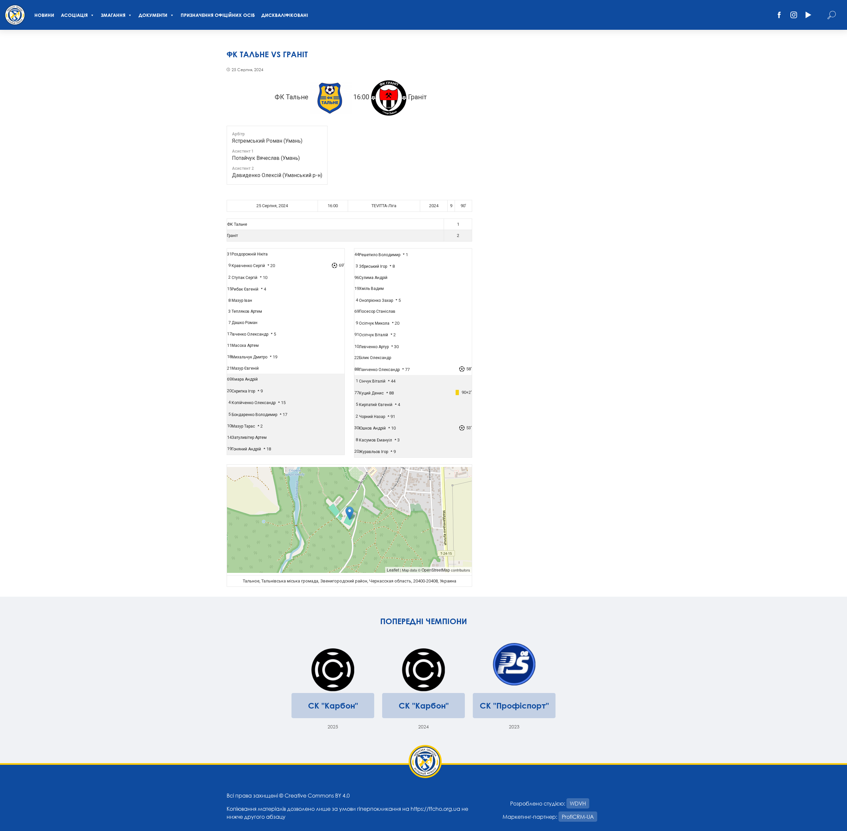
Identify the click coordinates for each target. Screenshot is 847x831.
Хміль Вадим (371, 288)
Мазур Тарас (243, 426)
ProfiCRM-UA (578, 816)
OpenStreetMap (436, 570)
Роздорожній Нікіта (250, 254)
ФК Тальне (237, 224)
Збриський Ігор (373, 266)
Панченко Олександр (379, 369)
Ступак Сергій (244, 277)
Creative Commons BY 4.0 (317, 795)
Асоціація (74, 15)
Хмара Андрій (245, 379)
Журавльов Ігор (373, 451)
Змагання (113, 15)
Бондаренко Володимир (254, 414)
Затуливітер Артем (249, 437)
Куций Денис (371, 393)
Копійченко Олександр (254, 402)
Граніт (232, 235)
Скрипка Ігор (243, 391)
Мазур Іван (242, 300)
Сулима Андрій (373, 277)
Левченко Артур (374, 347)
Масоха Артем (245, 345)
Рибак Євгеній (245, 289)
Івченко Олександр (250, 334)
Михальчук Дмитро (249, 357)
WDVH (578, 803)
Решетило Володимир (379, 255)
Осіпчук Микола (374, 323)
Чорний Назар (372, 416)
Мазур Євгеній (245, 368)
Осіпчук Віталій (373, 335)
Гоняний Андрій (246, 449)
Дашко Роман (244, 322)
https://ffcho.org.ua (435, 808)
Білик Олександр (375, 357)
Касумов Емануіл (375, 440)
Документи (153, 15)
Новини (44, 15)
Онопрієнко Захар (376, 300)
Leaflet (393, 570)
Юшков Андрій (372, 428)
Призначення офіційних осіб (218, 15)
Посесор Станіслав (377, 311)
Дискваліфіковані (284, 15)
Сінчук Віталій (372, 381)
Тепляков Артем (247, 311)
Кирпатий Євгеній (375, 404)
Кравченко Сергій (248, 265)
